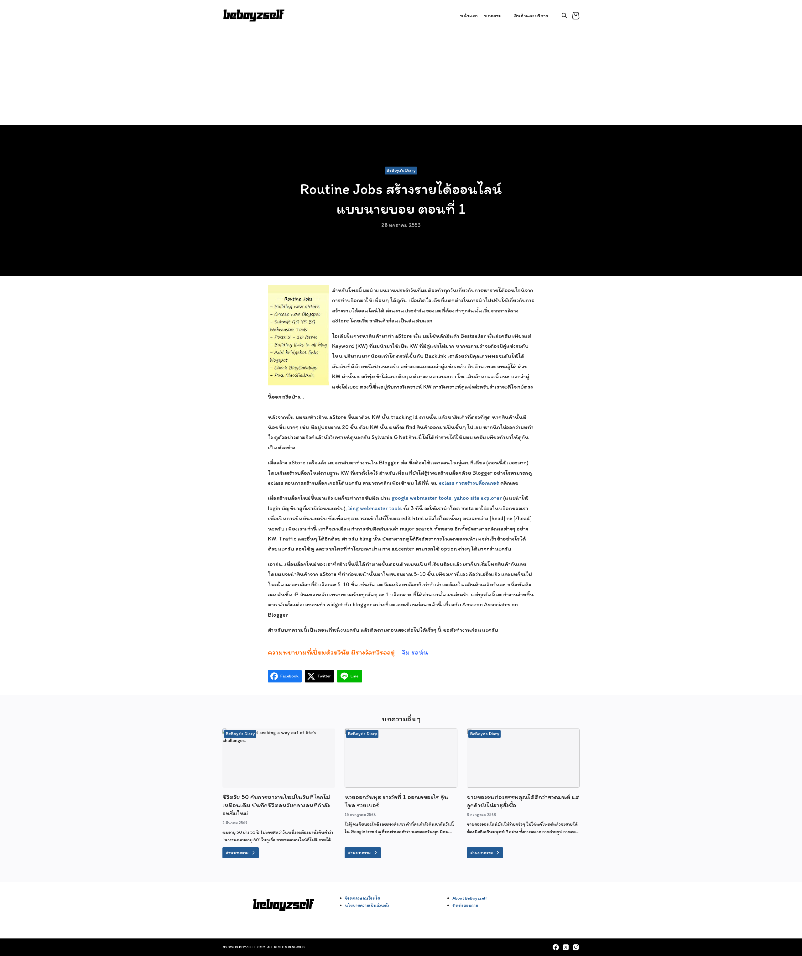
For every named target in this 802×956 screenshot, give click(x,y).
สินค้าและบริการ (531, 15)
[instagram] (576, 947)
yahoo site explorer (478, 497)
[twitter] (566, 947)
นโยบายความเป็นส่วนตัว (367, 905)
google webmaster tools (421, 497)
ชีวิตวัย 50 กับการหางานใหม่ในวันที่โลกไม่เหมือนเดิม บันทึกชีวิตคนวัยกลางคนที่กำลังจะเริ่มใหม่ (276, 805)
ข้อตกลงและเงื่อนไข (362, 898)
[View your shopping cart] (576, 15)
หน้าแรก (469, 15)
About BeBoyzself (469, 898)
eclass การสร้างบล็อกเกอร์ (469, 482)
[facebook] (556, 947)
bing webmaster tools (375, 508)
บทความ (493, 15)
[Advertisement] (401, 78)
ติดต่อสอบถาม (465, 905)
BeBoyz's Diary (401, 170)
